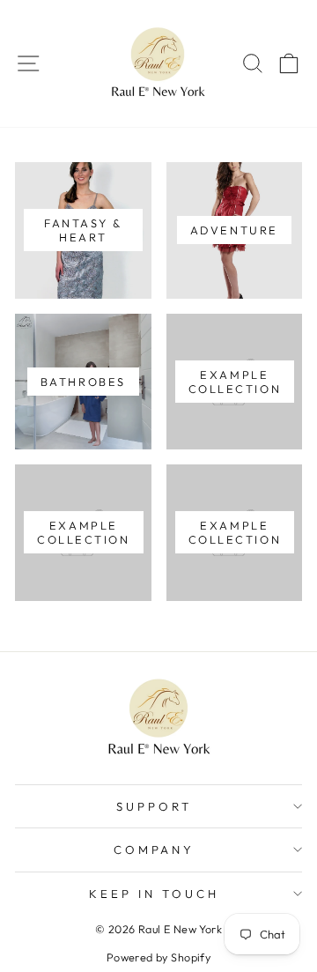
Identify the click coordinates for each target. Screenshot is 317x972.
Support (154, 806)
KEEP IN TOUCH (154, 894)
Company (154, 849)
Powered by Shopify (158, 957)
